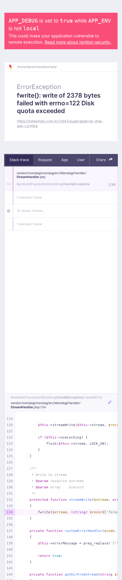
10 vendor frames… (31, 211)
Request (45, 160)
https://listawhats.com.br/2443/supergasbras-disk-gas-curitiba (60, 123)
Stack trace (19, 160)
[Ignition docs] (13, 67)
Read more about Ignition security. (78, 42)
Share (101, 160)
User (81, 160)
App (64, 160)
